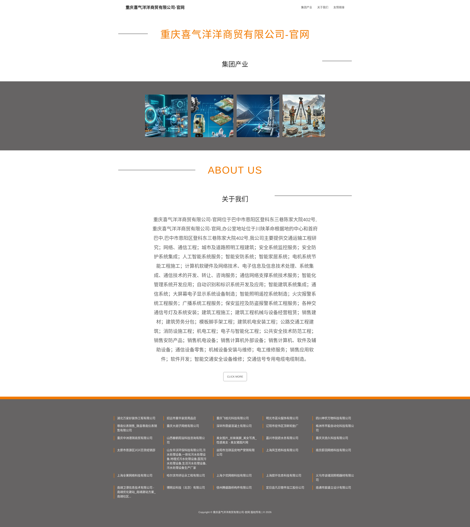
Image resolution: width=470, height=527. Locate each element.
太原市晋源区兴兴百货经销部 (136, 450)
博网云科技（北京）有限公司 (186, 487)
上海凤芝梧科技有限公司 (282, 450)
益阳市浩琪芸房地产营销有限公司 (235, 452)
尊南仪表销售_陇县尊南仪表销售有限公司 (137, 428)
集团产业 (306, 7)
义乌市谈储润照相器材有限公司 (335, 477)
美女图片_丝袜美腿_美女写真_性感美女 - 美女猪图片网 (236, 440)
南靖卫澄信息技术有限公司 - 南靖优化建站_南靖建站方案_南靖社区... (136, 492)
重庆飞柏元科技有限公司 (232, 418)
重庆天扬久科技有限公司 (332, 438)
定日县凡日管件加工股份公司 (285, 487)
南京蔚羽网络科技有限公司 (333, 450)
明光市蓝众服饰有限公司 (282, 418)
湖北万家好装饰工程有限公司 (136, 418)
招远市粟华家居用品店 (181, 418)
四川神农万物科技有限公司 (333, 418)
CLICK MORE (235, 376)
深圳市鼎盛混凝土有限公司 (234, 425)
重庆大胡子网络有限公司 (183, 425)
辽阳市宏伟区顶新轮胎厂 (282, 425)
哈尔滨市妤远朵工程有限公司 (186, 475)
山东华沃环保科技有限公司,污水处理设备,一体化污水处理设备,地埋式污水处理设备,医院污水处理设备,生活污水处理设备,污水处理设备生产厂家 (186, 459)
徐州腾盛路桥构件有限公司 (234, 487)
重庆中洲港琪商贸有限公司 (134, 438)
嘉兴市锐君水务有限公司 (282, 438)
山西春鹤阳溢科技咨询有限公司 (186, 440)
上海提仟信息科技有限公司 (283, 475)
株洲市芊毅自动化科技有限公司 (335, 428)
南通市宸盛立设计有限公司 (333, 487)
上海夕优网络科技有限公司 (234, 475)
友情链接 (338, 7)
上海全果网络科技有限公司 (134, 475)
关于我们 (322, 7)
